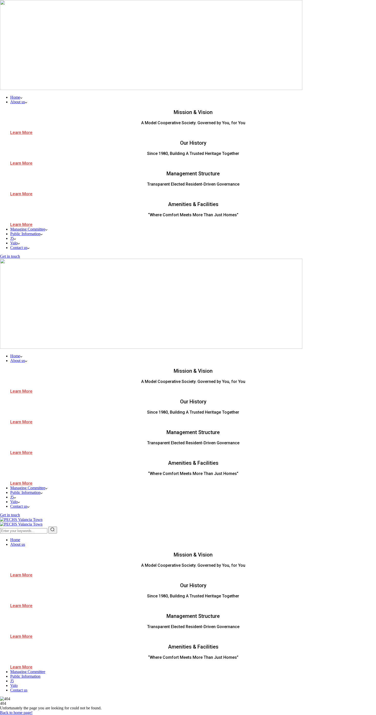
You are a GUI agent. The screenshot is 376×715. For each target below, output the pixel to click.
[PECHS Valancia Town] (21, 519)
